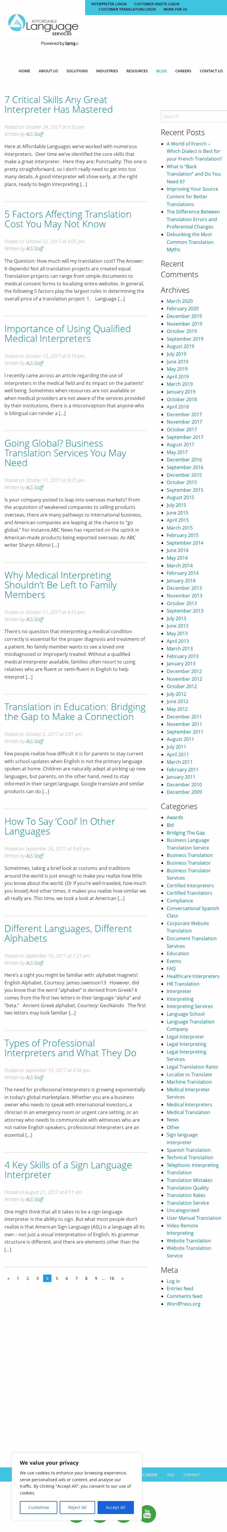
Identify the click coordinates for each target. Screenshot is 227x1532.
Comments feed (184, 1296)
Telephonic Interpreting (193, 1165)
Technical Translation (190, 1157)
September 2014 (185, 543)
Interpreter (179, 991)
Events (174, 961)
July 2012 (176, 694)
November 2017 (184, 422)
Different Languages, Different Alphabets (68, 933)
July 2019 (176, 354)
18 (111, 1278)
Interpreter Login (109, 3)
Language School (186, 1014)
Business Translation (190, 855)
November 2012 (184, 679)
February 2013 (183, 656)
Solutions (77, 71)
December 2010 (184, 784)
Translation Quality (188, 1188)
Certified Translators (189, 893)
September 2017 (185, 437)
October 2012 (182, 686)
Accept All (115, 1507)
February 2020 (183, 308)
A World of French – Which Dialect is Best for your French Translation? (194, 151)
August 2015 (180, 497)
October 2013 (182, 603)
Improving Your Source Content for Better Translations (192, 196)
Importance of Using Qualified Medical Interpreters (67, 333)
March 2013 (180, 648)
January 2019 (181, 391)
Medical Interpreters (189, 1104)
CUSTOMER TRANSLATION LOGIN (127, 9)
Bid (170, 825)
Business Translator (189, 863)
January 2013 (181, 663)
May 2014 (177, 558)
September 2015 (185, 490)
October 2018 (182, 399)
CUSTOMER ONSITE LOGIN (156, 3)
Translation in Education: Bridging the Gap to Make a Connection (75, 711)
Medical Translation (188, 1112)
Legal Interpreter (185, 1036)
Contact (192, 1474)
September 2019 (185, 339)
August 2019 (180, 346)
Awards (175, 817)
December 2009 (184, 792)
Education (178, 953)
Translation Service (188, 1203)
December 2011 (184, 716)
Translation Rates (186, 1195)
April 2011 (178, 754)
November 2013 (184, 595)
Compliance (180, 900)
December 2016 (184, 459)
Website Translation (189, 1240)
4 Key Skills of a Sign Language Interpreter (68, 1169)
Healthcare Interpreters (193, 976)
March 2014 (180, 565)
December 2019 (184, 316)
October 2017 (182, 429)
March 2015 (180, 528)
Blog (161, 71)
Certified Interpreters (190, 885)
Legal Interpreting (186, 1044)
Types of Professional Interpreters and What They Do (70, 1047)
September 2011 (185, 732)
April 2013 (178, 641)
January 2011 (181, 777)
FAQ (171, 968)
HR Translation (183, 984)
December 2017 (184, 414)
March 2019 (180, 384)
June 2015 (177, 512)
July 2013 (176, 618)
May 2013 (177, 633)
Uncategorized (183, 1210)
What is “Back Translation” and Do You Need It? (194, 174)
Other (173, 1127)
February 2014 (183, 573)
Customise (38, 1507)
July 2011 (176, 747)
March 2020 (180, 301)
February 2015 (183, 535)
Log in (173, 1281)
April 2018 (178, 407)
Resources (137, 71)
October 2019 (182, 331)
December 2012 (184, 671)
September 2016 (185, 467)
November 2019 (184, 324)
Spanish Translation (189, 1150)
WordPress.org (183, 1304)
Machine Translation (189, 1082)
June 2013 (177, 626)
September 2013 (185, 610)
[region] (77, 1486)
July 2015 (176, 505)
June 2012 (177, 701)
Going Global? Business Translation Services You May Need (65, 453)
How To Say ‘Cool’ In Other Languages (59, 826)
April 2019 (178, 376)
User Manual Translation (194, 1218)
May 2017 (177, 452)
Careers (183, 71)
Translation (179, 1172)
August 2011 (180, 739)
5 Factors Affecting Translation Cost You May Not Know (68, 219)
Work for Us (175, 9)
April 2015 (178, 520)
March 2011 (180, 762)
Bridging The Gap (186, 832)
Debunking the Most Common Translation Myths (190, 242)
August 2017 (180, 444)
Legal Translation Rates (192, 1067)
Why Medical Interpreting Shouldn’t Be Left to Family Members (60, 585)
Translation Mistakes (190, 1180)
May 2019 (177, 369)
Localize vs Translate (189, 1074)
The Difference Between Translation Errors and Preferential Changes (193, 219)
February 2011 (183, 769)
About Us (48, 71)
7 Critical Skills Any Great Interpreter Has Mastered (58, 104)
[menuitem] (24, 71)
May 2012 (177, 709)
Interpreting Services (190, 1006)
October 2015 (182, 482)
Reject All (77, 1507)
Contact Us (211, 71)
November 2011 (184, 724)
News (173, 1119)
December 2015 (184, 475)
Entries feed (180, 1288)
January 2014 (181, 580)
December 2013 (184, 588)
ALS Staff (34, 134)
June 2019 (177, 361)
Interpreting (180, 999)
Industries (107, 71)
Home (24, 71)
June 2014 (177, 550)
